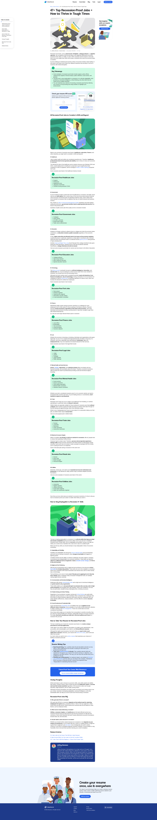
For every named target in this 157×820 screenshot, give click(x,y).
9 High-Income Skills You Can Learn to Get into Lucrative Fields (66, 737)
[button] (99, 2)
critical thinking (80, 594)
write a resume (71, 636)
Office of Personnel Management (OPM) (68, 202)
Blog (89, 2)
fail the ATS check (80, 632)
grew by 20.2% (83, 239)
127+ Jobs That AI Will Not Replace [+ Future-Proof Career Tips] (66, 739)
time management (67, 608)
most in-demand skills (76, 552)
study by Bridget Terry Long (62, 243)
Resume (75, 2)
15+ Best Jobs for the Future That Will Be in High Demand (65, 735)
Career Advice (56, 6)
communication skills (67, 582)
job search (68, 725)
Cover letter (82, 2)
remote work (64, 278)
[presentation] (64, 104)
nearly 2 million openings (83, 167)
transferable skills (65, 605)
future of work (56, 270)
